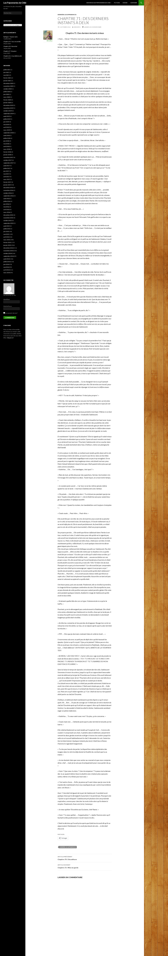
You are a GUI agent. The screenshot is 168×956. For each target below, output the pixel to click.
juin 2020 (6, 94)
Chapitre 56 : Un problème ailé (12, 56)
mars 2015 (6, 240)
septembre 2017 (8, 163)
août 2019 (6, 116)
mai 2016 (6, 207)
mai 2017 (6, 174)
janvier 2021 (7, 80)
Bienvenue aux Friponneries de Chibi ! (99, 2)
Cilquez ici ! (10, 338)
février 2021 (7, 78)
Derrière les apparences (67, 14)
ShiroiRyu (77, 27)
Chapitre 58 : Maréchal (10, 46)
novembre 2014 (8, 251)
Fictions (117, 2)
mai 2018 (6, 144)
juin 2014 (6, 264)
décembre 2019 (8, 105)
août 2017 (6, 165)
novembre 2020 (8, 86)
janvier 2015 (7, 245)
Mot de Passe (7, 306)
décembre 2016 (8, 187)
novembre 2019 (8, 108)
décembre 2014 (8, 248)
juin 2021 (6, 72)
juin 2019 (6, 122)
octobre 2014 (7, 253)
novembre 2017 (8, 157)
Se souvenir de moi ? (11, 313)
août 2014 (6, 259)
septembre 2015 (8, 223)
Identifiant (6, 299)
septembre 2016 (8, 196)
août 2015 (6, 226)
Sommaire (133, 2)
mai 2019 (6, 124)
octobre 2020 (7, 89)
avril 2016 (6, 209)
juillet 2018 (6, 138)
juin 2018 (6, 141)
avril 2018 (6, 146)
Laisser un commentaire (92, 27)
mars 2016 (6, 212)
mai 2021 (6, 75)
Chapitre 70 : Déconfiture (67, 858)
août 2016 (6, 198)
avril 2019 (6, 127)
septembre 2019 (8, 113)
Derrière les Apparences (68, 847)
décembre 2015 (8, 215)
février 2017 (7, 182)
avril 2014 (6, 270)
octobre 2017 (7, 160)
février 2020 (7, 100)
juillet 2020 (6, 91)
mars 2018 (6, 149)
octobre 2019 (7, 111)
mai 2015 (6, 234)
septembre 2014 (8, 256)
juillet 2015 (6, 229)
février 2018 (7, 152)
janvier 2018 (7, 155)
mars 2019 (6, 130)
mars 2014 (6, 272)
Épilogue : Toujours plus (10, 37)
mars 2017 (6, 179)
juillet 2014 (6, 261)
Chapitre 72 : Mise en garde (68, 866)
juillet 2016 (6, 201)
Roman (125, 2)
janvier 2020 (7, 102)
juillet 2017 (6, 168)
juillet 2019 (6, 119)
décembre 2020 (8, 83)
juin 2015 (6, 231)
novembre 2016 (8, 190)
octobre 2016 (7, 193)
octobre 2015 (7, 220)
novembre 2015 (8, 218)
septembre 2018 (8, 133)
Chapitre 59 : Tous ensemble (12, 41)
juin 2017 (6, 171)
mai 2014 (6, 267)
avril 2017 (6, 176)
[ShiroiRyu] (47, 35)
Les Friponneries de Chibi (14, 2)
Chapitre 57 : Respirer (10, 51)
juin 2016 (6, 204)
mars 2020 (6, 97)
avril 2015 (6, 237)
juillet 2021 (6, 70)
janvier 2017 (7, 185)
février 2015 (7, 242)
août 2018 (6, 135)
